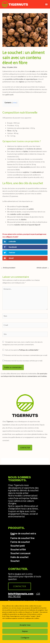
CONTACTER (25, 448)
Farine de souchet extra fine (23, 534)
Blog (4, 67)
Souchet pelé (17, 545)
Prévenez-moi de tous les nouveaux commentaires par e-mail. (25, 355)
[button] (46, 4)
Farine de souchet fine (22, 538)
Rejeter (25, 631)
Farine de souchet (20, 541)
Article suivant (43, 268)
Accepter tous (25, 625)
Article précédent (8, 268)
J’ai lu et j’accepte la (22, 350)
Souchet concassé (20, 553)
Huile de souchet (19, 557)
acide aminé (36, 172)
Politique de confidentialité (28, 350)
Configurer (25, 638)
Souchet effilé (18, 549)
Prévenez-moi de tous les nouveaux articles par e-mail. (23, 361)
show (14, 102)
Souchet (15, 560)
